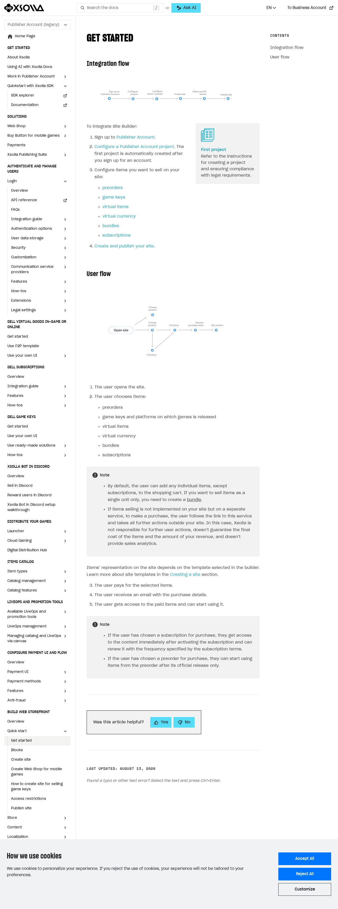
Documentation (25, 105)
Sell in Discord (19, 486)
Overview (19, 190)
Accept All (304, 859)
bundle (194, 500)
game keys (113, 197)
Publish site (21, 808)
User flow (279, 57)
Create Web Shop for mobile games (36, 772)
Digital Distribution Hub (27, 550)
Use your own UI (22, 436)
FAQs (15, 210)
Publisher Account (135, 137)
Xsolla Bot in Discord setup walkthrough (31, 507)
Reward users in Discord (29, 495)
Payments (16, 145)
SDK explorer (22, 95)
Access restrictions (28, 799)
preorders (112, 188)
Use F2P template (23, 346)
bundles (110, 226)
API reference (24, 200)
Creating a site (185, 575)
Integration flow (286, 48)
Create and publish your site (124, 246)
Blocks (17, 750)
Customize (305, 889)
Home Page (25, 36)
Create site (21, 759)
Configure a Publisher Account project (134, 147)
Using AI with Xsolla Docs (29, 67)
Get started (17, 336)
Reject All (305, 874)
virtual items (115, 207)
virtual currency (119, 216)
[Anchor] (138, 36)
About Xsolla (18, 57)
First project (213, 150)
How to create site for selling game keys (37, 786)
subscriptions (116, 235)
